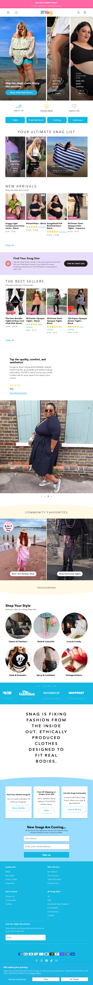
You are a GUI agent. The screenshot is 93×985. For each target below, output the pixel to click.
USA (49, 900)
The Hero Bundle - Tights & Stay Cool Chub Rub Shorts (14, 321)
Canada (50, 915)
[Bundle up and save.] (15, 157)
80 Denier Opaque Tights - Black (35, 319)
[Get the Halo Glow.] (58, 59)
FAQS (7, 871)
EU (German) (52, 911)
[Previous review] (4, 403)
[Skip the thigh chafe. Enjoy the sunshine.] (23, 59)
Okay (46, 979)
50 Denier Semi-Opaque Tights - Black (55, 321)
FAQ (46, 802)
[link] (78, 12)
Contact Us (10, 896)
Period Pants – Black (36, 223)
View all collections (46, 579)
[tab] (41, 488)
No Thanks (74, 979)
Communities (11, 900)
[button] (8, 12)
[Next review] (88, 403)
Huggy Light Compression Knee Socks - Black (14, 226)
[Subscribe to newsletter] (43, 937)
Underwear (78, 120)
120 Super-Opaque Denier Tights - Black (77, 321)
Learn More (74, 801)
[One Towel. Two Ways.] (67, 157)
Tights (15, 120)
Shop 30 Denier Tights (19, 384)
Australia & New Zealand (57, 904)
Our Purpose (53, 875)
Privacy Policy (35, 973)
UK (48, 896)
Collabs (8, 904)
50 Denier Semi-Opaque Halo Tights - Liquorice (76, 226)
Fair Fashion (52, 871)
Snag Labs (9, 883)
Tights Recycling (54, 879)
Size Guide (18, 799)
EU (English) (52, 907)
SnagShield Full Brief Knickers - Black (54, 226)
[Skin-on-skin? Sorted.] (81, 59)
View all (10, 245)
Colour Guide (11, 879)
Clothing (57, 120)
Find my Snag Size (75, 264)
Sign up (46, 854)
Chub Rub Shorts (36, 120)
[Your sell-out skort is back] (36, 157)
